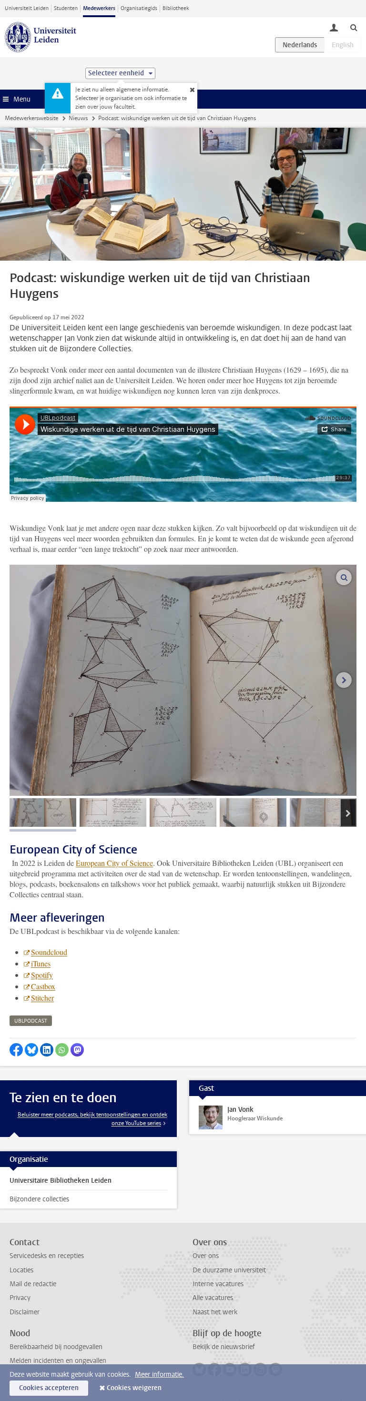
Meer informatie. (159, 1374)
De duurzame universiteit (229, 1270)
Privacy (20, 1297)
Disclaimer (25, 1312)
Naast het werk (215, 1312)
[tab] (43, 812)
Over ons (206, 1255)
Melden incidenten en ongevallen (58, 1360)
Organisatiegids (139, 8)
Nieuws (78, 118)
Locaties (21, 1270)
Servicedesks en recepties (47, 1255)
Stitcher (42, 998)
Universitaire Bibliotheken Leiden (61, 1180)
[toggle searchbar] (353, 27)
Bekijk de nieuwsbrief (224, 1346)
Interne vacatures (218, 1284)
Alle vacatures (213, 1297)
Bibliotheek (176, 8)
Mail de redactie (33, 1284)
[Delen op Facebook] (16, 1049)
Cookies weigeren (134, 1387)
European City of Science (114, 863)
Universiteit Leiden (27, 8)
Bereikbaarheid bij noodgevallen (56, 1346)
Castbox (43, 986)
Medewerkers (99, 8)
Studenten (66, 8)
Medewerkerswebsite (31, 118)
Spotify (42, 975)
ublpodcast (30, 1021)
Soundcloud (49, 952)
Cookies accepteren (49, 1387)
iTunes (41, 963)
